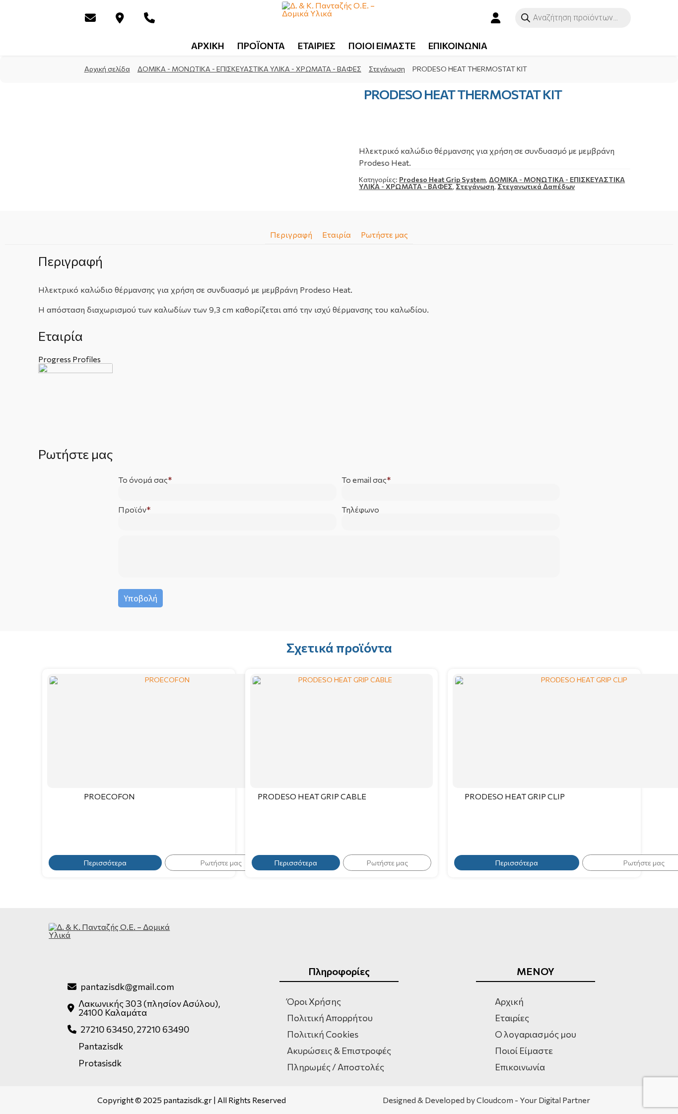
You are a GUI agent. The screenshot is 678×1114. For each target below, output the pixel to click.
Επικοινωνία (520, 1066)
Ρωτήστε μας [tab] (384, 234)
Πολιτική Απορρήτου (330, 1017)
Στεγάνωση (387, 69)
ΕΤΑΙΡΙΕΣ (317, 45)
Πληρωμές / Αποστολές (335, 1066)
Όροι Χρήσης (314, 1001)
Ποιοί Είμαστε (524, 1050)
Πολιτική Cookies (322, 1034)
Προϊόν (132, 510)
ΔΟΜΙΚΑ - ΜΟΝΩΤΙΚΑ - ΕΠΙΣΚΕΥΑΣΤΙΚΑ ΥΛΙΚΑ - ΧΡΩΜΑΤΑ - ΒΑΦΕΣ (249, 69)
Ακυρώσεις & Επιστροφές (339, 1050)
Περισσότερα (105, 862)
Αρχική (509, 1001)
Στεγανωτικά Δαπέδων (536, 186)
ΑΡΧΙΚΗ (207, 45)
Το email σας (364, 480)
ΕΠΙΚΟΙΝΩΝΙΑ (457, 45)
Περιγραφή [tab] (291, 234)
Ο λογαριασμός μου (535, 1034)
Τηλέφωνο (360, 510)
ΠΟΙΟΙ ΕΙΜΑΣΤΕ (381, 45)
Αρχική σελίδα (107, 69)
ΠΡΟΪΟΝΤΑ (261, 45)
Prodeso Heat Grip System (442, 179)
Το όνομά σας (143, 480)
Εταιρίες (512, 1017)
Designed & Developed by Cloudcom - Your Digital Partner (486, 1100)
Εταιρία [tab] (336, 234)
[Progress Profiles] (338, 400)
